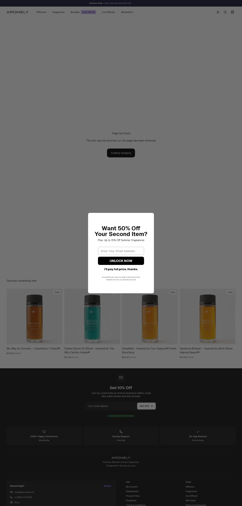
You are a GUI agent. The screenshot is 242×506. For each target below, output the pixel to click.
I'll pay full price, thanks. (121, 269)
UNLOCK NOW (121, 261)
